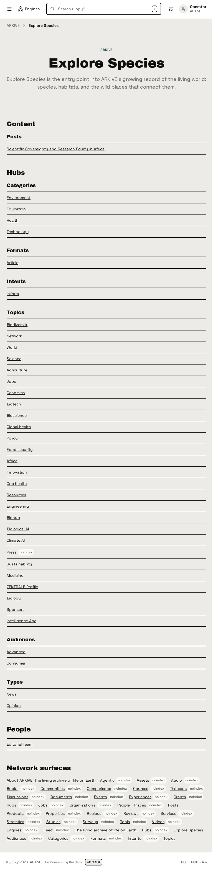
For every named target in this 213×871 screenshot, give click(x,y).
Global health (19, 426)
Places (140, 805)
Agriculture (17, 370)
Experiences (140, 796)
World (12, 347)
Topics (169, 838)
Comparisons (99, 788)
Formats (98, 838)
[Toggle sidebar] (9, 9)
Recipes (94, 813)
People (123, 805)
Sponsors (15, 609)
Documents (61, 796)
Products (15, 813)
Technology (18, 231)
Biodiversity (18, 324)
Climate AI (16, 540)
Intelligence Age (21, 620)
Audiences (16, 838)
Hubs (11, 805)
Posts (173, 805)
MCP (194, 862)
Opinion (14, 705)
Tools (125, 821)
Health (13, 220)
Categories (58, 838)
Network (14, 336)
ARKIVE (13, 25)
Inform (13, 293)
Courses (140, 788)
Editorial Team (19, 744)
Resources (16, 494)
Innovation (17, 472)
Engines (14, 830)
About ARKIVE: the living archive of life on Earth (51, 780)
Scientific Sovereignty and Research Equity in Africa (56, 148)
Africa (12, 460)
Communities (52, 788)
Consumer (16, 663)
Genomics (16, 392)
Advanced (16, 651)
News (11, 694)
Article (12, 262)
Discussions (17, 796)
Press (11, 552)
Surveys (90, 821)
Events (100, 796)
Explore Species (188, 830)
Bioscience (17, 415)
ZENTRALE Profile (22, 586)
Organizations (82, 805)
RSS (184, 862)
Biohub (13, 517)
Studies (53, 821)
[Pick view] (171, 9)
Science (14, 358)
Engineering (18, 506)
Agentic (107, 780)
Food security (20, 449)
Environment (19, 197)
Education (16, 208)
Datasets (178, 788)
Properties (55, 813)
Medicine (15, 575)
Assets (143, 780)
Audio (176, 780)
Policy (12, 438)
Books (12, 788)
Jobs (11, 381)
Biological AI (18, 528)
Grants (180, 796)
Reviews (130, 813)
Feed (48, 830)
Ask (204, 862)
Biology (14, 598)
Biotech (14, 404)
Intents (134, 838)
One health (17, 483)
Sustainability (19, 564)
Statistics (15, 821)
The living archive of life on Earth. (106, 830)
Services (168, 813)
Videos (158, 821)
